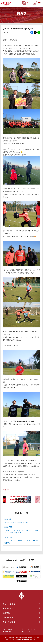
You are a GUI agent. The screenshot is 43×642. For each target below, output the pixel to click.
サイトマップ (26, 632)
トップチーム (9, 490)
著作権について (8, 632)
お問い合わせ (7, 629)
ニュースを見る (9, 604)
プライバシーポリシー (29, 629)
